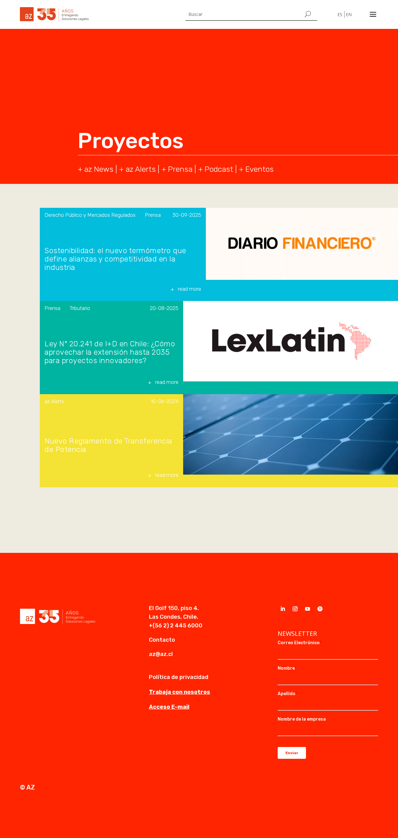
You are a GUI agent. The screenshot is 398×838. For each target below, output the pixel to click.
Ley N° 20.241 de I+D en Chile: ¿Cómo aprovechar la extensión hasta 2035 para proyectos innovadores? (109, 352)
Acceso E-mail (169, 707)
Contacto (162, 639)
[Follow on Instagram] (295, 609)
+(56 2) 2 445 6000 (175, 625)
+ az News (95, 169)
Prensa (180, 169)
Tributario (80, 308)
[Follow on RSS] (320, 609)
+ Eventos (256, 169)
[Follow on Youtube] (307, 609)
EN (349, 14)
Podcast (219, 169)
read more (189, 289)
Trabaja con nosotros (179, 692)
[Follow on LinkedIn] (283, 609)
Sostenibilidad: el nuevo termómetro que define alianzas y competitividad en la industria (115, 259)
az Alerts (141, 169)
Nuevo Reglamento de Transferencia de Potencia (108, 445)
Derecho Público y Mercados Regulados (90, 215)
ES (339, 14)
